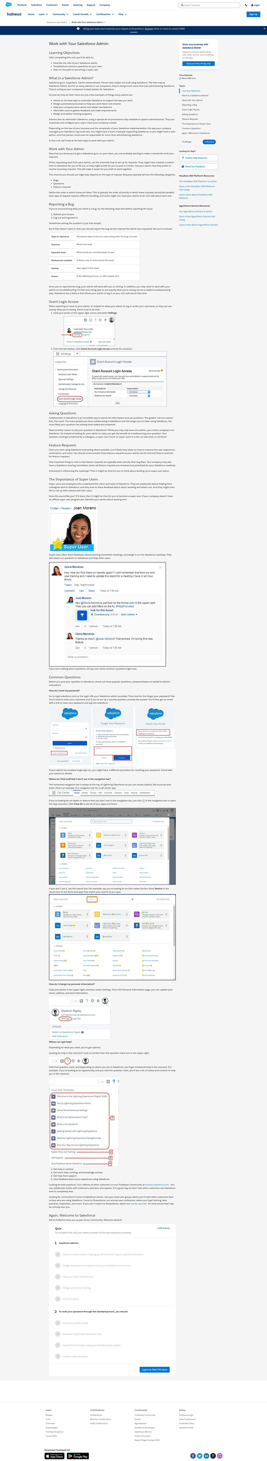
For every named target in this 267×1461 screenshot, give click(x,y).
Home (31, 14)
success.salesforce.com (157, 1184)
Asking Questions (190, 114)
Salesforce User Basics (57, 22)
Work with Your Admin (192, 100)
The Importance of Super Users (196, 124)
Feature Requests (190, 119)
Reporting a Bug (189, 105)
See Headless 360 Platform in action (198, 181)
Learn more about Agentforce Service (198, 224)
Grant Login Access (190, 109)
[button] (88, 22)
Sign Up (253, 14)
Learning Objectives (191, 91)
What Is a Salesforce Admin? (195, 95)
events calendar (139, 1203)
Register (149, 28)
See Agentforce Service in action (195, 211)
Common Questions (191, 128)
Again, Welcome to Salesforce (196, 133)
